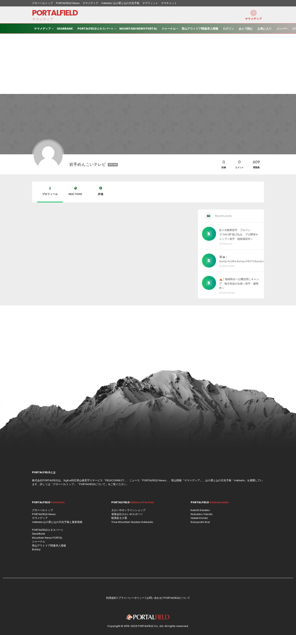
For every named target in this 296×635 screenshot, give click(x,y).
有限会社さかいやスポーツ (127, 514)
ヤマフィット (150, 3)
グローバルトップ (42, 3)
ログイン (228, 29)
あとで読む (246, 29)
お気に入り (265, 29)
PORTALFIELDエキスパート (96, 29)
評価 (100, 194)
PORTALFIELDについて (92, 484)
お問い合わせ (154, 598)
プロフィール (50, 194)
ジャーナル (169, 29)
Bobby (36, 549)
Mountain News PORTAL (138, 29)
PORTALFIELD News (68, 3)
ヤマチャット (169, 3)
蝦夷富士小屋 (119, 518)
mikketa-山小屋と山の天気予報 (120, 3)
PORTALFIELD (55, 12)
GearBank (65, 29)
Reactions (75, 194)
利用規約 (111, 598)
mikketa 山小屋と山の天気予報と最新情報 (57, 522)
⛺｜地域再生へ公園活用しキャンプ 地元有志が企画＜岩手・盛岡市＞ (239, 283)
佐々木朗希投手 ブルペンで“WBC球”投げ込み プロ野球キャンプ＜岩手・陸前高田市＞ (238, 234)
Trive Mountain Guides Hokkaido (132, 522)
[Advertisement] (148, 64)
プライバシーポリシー (131, 598)
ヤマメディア (90, 3)
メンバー (282, 29)
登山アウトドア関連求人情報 (200, 29)
